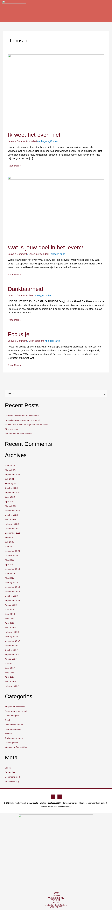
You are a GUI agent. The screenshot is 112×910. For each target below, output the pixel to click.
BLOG (56, 903)
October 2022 (11, 515)
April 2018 (9, 623)
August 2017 (11, 659)
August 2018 (11, 605)
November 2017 (12, 645)
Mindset (33, 141)
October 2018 (11, 596)
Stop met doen (12, 429)
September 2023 (12, 492)
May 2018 (9, 618)
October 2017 (11, 650)
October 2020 (11, 555)
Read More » (14, 165)
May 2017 (9, 672)
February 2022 (12, 524)
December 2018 (12, 587)
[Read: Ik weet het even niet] (56, 91)
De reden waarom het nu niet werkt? (22, 416)
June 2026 (10, 465)
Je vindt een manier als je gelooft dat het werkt (26, 424)
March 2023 (10, 506)
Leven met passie (13, 729)
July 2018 (9, 609)
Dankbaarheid (25, 289)
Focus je (18, 334)
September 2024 (12, 474)
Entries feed (10, 772)
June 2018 (10, 614)
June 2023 (10, 497)
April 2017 (9, 677)
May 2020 (9, 560)
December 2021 (12, 528)
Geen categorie (36, 341)
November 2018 (12, 591)
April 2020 (9, 564)
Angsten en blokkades (15, 707)
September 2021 (12, 533)
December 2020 (12, 551)
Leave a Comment (17, 141)
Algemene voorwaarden (89, 803)
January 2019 (11, 582)
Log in (8, 768)
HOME (56, 893)
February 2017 (12, 686)
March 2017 (10, 681)
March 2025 (10, 470)
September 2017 (12, 654)
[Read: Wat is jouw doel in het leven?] (56, 208)
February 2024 (12, 483)
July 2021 (9, 542)
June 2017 (10, 668)
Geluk (32, 295)
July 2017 (9, 663)
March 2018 (10, 627)
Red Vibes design (64, 806)
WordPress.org (12, 781)
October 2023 (11, 488)
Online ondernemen (14, 738)
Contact (104, 803)
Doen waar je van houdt (16, 711)
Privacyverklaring (70, 803)
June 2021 (10, 546)
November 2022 (12, 510)
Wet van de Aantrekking (16, 747)
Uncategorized (11, 743)
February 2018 (12, 632)
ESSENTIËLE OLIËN (56, 905)
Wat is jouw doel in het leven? (45, 247)
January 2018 (11, 636)
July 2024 (9, 479)
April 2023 (9, 501)
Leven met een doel (39, 254)
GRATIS (56, 896)
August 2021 (11, 537)
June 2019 (10, 573)
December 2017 (12, 641)
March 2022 (10, 519)
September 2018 (12, 600)
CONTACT (56, 907)
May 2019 (9, 578)
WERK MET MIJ (56, 898)
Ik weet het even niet (34, 135)
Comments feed (12, 777)
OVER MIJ (56, 900)
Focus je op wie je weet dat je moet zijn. (23, 420)
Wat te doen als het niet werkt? (19, 434)
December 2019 (12, 569)
